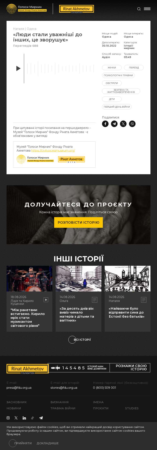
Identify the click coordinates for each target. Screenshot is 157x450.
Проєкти (101, 408)
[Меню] (147, 9)
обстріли (112, 83)
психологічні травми (118, 75)
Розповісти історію (78, 222)
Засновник (17, 402)
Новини (14, 408)
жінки (112, 67)
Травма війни (62, 408)
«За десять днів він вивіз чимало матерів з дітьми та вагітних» (77, 314)
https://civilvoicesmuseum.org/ (53, 150)
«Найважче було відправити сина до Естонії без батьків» (127, 312)
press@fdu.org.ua (19, 388)
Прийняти (23, 443)
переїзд (134, 67)
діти (112, 99)
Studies (132, 408)
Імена (98, 402)
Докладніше (48, 443)
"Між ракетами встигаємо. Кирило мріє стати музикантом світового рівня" (28, 318)
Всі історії (82, 340)
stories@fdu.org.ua (63, 388)
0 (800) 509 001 (104, 388)
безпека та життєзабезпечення (121, 91)
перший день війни (117, 106)
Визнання (59, 402)
